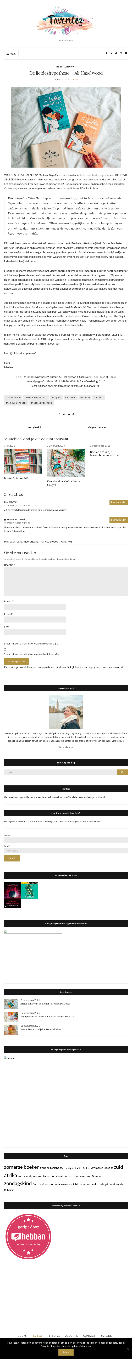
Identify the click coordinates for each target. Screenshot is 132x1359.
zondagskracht (105, 1184)
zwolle (57, 1184)
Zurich (11, 1190)
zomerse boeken (22, 1167)
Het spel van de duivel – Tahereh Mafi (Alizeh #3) (47, 1016)
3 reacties (73, 79)
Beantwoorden (118, 502)
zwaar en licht (69, 1184)
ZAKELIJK (106, 1335)
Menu (12, 53)
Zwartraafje (63, 1176)
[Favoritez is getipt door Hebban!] (28, 1236)
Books (60, 66)
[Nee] (127, 1348)
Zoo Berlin (87, 1168)
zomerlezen (79, 1176)
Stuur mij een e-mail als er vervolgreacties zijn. (31, 643)
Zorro (36, 1184)
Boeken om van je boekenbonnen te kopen (105, 453)
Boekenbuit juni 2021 (17, 478)
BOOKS (22, 1335)
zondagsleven (70, 1167)
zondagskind (18, 1183)
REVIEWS (37, 1335)
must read (70, 397)
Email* (7, 846)
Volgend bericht (97, 427)
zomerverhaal (87, 1184)
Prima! (66, 1352)
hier (44, 343)
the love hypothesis (41, 402)
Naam (8, 601)
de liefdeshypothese (36, 397)
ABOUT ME (71, 1335)
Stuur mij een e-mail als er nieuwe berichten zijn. (31, 654)
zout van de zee (27, 1176)
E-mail (8, 613)
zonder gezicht (49, 1167)
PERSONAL (54, 1335)
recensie (85, 397)
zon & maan (94, 1176)
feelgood (56, 397)
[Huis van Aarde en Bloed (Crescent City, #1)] (12, 894)
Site (6, 626)
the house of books (16, 402)
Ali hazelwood (13, 397)
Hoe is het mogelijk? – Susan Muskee (40, 1029)
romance (98, 397)
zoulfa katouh (46, 1176)
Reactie (9, 564)
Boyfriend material (75, 307)
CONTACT (89, 1335)
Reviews (71, 66)
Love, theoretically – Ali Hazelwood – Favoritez (44, 541)
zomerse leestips (102, 1167)
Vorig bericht (35, 427)
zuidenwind (47, 1184)
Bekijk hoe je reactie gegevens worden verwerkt (95, 667)
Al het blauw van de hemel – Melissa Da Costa (45, 1003)
